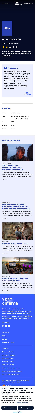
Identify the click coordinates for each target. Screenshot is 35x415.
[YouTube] (6, 326)
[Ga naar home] (17, 3)
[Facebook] (9, 326)
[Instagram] (3, 326)
